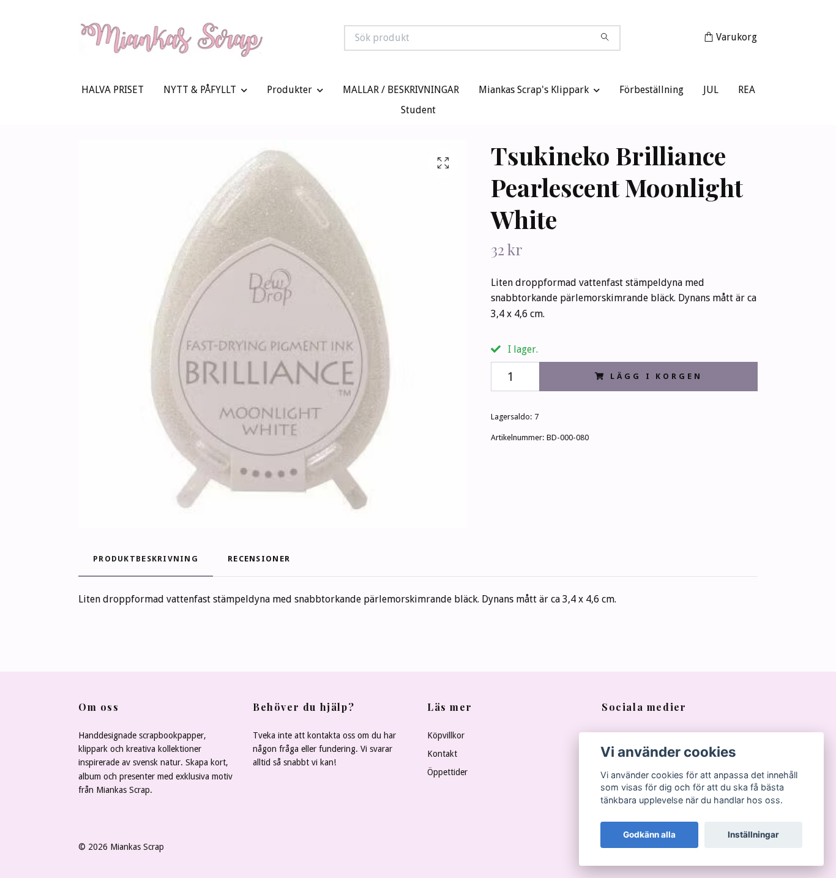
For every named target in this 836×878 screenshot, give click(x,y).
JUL (710, 93)
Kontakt (442, 757)
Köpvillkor (446, 738)
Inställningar (753, 834)
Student (418, 113)
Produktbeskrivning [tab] (145, 561)
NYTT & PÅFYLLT (199, 93)
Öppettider (447, 775)
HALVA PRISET (112, 93)
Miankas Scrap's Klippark (534, 93)
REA (746, 93)
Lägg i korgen (656, 378)
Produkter (289, 93)
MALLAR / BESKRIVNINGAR (401, 93)
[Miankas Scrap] (248, 39)
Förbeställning (651, 93)
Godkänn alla (649, 834)
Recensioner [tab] (259, 561)
